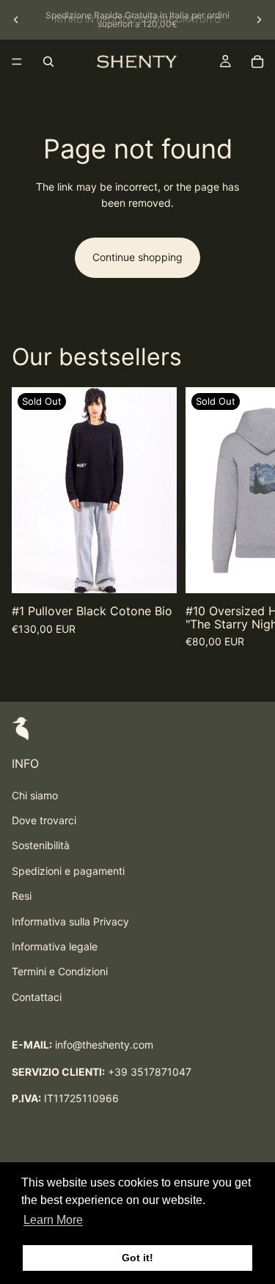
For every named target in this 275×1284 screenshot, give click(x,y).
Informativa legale (55, 946)
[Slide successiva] (259, 20)
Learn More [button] (53, 1220)
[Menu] (17, 61)
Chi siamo (35, 795)
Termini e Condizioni (60, 971)
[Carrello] (257, 61)
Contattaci (37, 997)
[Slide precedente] (16, 20)
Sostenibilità (41, 845)
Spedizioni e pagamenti (68, 871)
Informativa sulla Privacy (70, 921)
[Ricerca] (48, 61)
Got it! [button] (137, 1257)
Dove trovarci (44, 820)
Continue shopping (137, 257)
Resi (22, 895)
